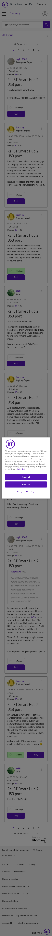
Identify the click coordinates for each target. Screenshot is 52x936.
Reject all (26, 484)
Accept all (26, 477)
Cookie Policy (21, 469)
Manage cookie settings (26, 492)
